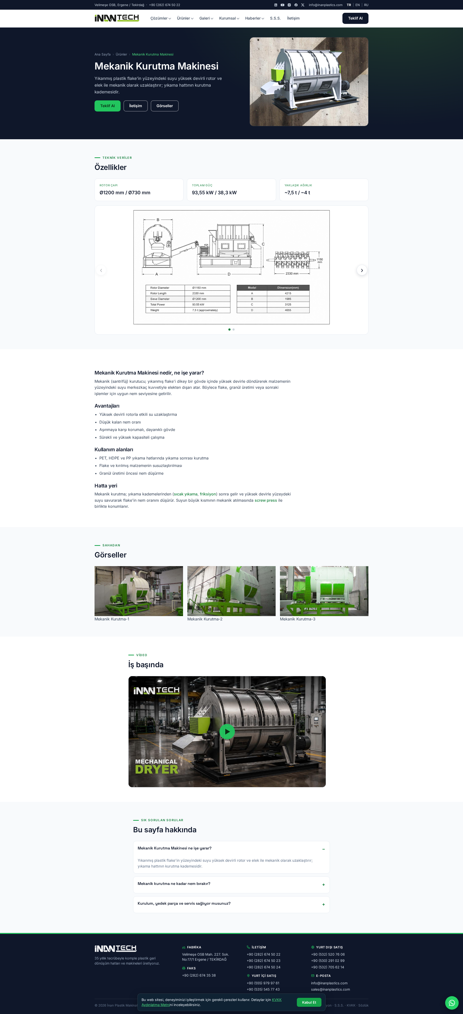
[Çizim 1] (229, 329)
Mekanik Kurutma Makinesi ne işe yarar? (174, 848)
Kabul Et (309, 1002)
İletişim (293, 18)
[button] (227, 731)
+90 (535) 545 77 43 (263, 989)
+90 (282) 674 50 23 (263, 960)
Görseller (165, 106)
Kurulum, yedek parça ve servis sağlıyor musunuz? (184, 903)
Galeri (204, 18)
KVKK (351, 1005)
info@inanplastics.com (325, 5)
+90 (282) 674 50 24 (263, 967)
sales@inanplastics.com (330, 989)
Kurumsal (227, 18)
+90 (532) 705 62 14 (327, 967)
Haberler (253, 18)
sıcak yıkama (185, 494)
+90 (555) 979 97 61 (263, 983)
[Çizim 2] (233, 329)
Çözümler (159, 18)
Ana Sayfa (103, 54)
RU (366, 5)
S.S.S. (275, 18)
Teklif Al (355, 18)
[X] (303, 5)
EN (357, 5)
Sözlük (363, 1005)
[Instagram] (289, 5)
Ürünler (183, 18)
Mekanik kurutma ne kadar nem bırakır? (174, 883)
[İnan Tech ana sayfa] (117, 18)
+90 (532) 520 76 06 (328, 954)
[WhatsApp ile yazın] (452, 1003)
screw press (266, 500)
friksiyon (208, 494)
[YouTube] (282, 5)
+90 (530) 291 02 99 (328, 960)
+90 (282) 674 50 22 (263, 954)
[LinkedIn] (276, 5)
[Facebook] (296, 5)
